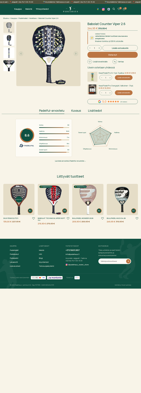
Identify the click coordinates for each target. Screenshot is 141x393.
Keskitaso (33, 18)
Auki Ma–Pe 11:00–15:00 (74, 261)
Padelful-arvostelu (51, 111)
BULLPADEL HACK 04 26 (116, 218)
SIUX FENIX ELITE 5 (10, 218)
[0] (119, 9)
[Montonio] (55, 278)
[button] (124, 9)
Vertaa (121, 61)
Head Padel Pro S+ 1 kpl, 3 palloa (111, 73)
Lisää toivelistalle (100, 61)
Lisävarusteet (15, 266)
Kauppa (14, 18)
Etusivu (6, 18)
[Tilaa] (128, 261)
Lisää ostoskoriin (124, 78)
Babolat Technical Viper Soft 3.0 (51, 219)
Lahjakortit (14, 262)
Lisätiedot (95, 111)
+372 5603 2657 (73, 250)
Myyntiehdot (44, 262)
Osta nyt (112, 54)
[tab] (51, 111)
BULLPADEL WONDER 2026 (82, 218)
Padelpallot (14, 258)
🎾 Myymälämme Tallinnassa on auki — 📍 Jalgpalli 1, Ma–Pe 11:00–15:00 (79, 2)
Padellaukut (14, 254)
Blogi (41, 258)
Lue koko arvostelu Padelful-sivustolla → (70, 161)
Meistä (41, 250)
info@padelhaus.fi (72, 254)
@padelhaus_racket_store (78, 265)
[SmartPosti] (77, 277)
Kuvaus (76, 111)
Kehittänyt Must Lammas (123, 285)
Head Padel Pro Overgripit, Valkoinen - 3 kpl (116, 85)
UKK (40, 254)
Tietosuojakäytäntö (46, 266)
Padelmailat (23, 18)
